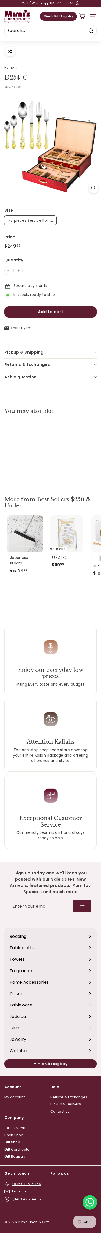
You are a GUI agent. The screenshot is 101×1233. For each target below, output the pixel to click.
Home (9, 68)
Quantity (14, 260)
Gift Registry (14, 1156)
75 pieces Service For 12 (30, 220)
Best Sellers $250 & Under (47, 502)
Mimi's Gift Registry (58, 16)
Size (8, 210)
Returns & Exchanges (27, 364)
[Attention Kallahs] (50, 719)
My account (14, 1097)
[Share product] (10, 51)
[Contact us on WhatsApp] (90, 1202)
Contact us (60, 1111)
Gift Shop (12, 1142)
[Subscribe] (82, 906)
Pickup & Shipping (24, 352)
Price (9, 237)
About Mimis (15, 1127)
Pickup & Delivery (66, 1104)
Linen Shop (14, 1135)
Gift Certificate (17, 1149)
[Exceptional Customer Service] (50, 795)
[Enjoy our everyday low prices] (50, 647)
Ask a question (20, 377)
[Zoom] (93, 188)
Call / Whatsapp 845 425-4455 (48, 3)
